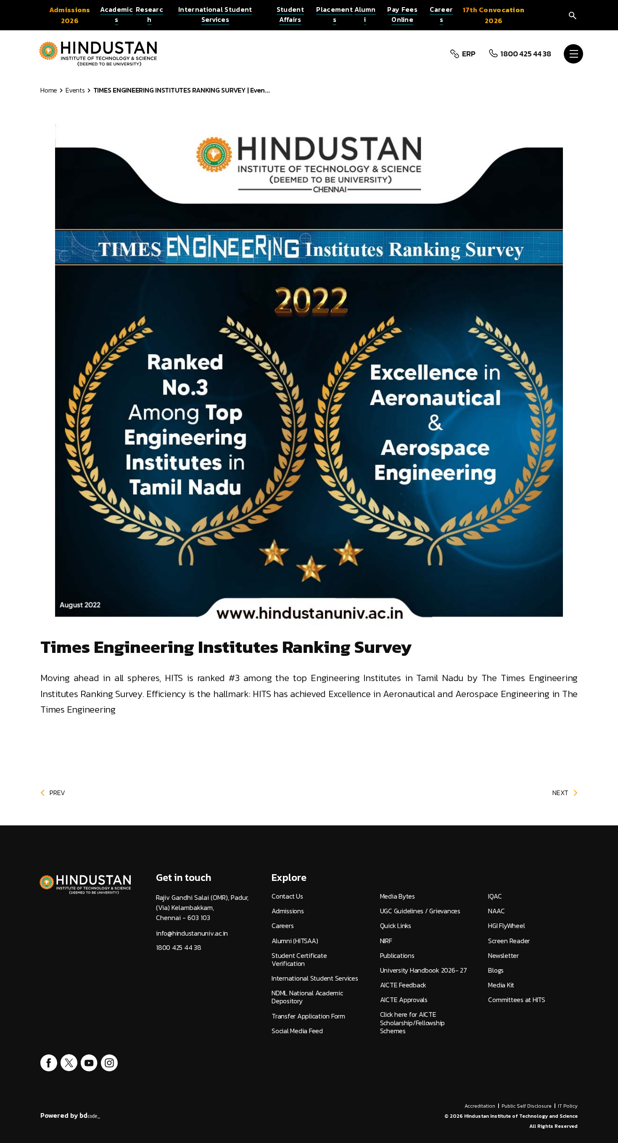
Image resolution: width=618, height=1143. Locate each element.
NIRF (386, 941)
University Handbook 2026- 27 (423, 970)
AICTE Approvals (404, 1000)
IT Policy (568, 1106)
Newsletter (503, 956)
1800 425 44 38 (525, 53)
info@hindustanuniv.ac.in (192, 933)
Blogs (496, 970)
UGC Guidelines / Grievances (420, 911)
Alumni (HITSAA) (295, 941)
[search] (573, 15)
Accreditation (480, 1106)
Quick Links (395, 926)
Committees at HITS (516, 1000)
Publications (397, 956)
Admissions (288, 911)
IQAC (495, 896)
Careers (282, 926)
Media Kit (501, 985)
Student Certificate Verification (299, 960)
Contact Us (287, 896)
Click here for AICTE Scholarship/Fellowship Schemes (412, 1022)
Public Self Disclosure (527, 1106)
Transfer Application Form (308, 1016)
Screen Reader (509, 941)
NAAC (496, 911)
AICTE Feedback (403, 985)
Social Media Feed (297, 1031)
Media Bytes (397, 896)
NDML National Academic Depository (307, 997)
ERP (468, 53)
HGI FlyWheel (506, 926)
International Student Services (315, 978)
